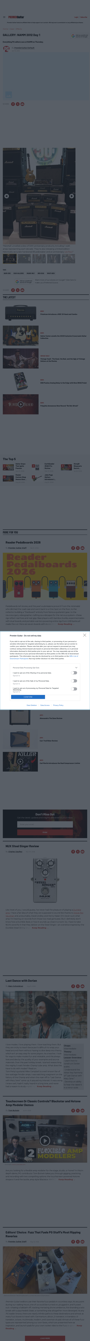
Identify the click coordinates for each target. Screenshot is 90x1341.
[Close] (85, 636)
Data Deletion (32, 705)
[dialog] (45, 670)
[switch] (74, 672)
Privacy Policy (58, 705)
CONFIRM (28, 697)
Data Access (45, 705)
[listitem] (45, 667)
